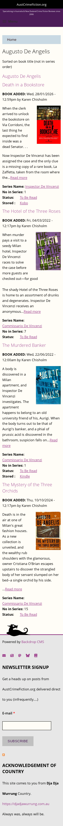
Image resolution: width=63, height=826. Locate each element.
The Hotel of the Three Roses (31, 211)
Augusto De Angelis (21, 76)
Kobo (24, 203)
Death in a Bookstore (23, 85)
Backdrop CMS (32, 641)
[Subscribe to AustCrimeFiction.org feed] (3, 754)
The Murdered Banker (24, 345)
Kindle (25, 476)
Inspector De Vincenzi (42, 186)
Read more (18, 177)
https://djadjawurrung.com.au (25, 803)
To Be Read (28, 197)
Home (11, 39)
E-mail (8, 713)
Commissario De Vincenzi (22, 325)
